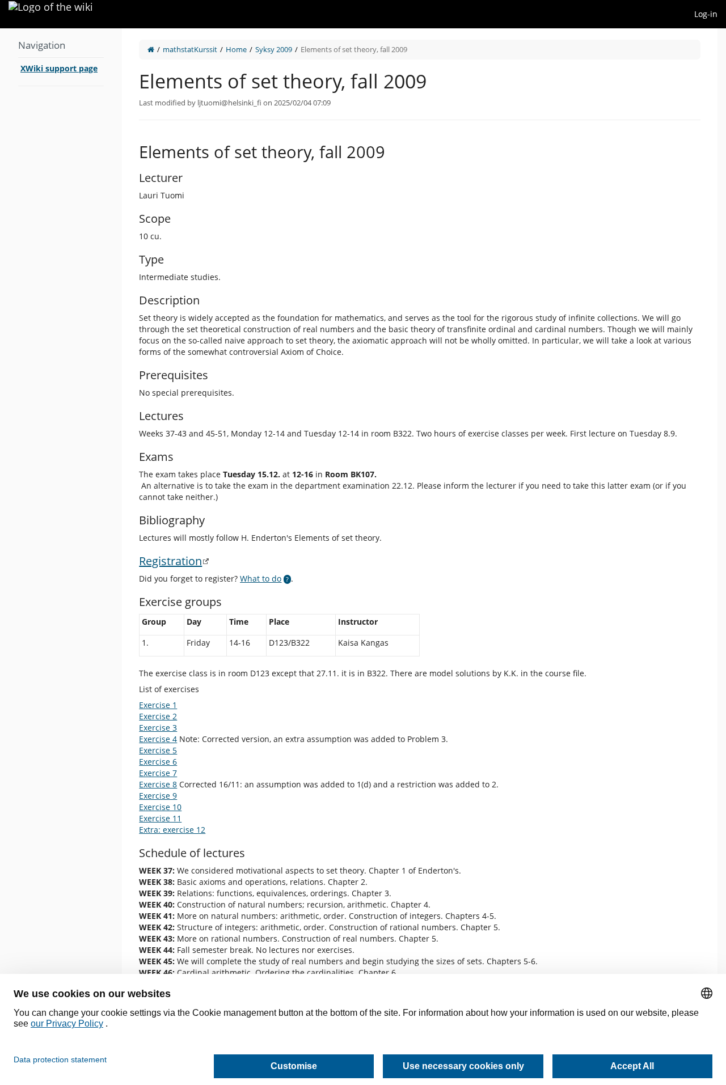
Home (236, 49)
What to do (260, 578)
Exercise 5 (158, 750)
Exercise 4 (158, 739)
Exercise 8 (158, 784)
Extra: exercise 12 (172, 829)
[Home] (150, 49)
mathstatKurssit (190, 49)
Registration (170, 561)
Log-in (705, 14)
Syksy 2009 (273, 49)
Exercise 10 (160, 807)
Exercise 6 (158, 761)
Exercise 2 (158, 716)
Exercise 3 (158, 727)
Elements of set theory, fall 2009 (354, 49)
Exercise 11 (160, 818)
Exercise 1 (158, 705)
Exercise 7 (158, 773)
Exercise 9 (158, 795)
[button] (113, 545)
